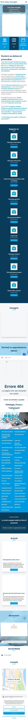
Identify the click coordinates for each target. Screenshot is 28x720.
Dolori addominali (6, 463)
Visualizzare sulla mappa (13, 679)
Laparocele (17, 440)
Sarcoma (4, 481)
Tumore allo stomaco (20, 488)
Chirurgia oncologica (7, 475)
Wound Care (18, 507)
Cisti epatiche (18, 481)
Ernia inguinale (18, 457)
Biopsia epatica (18, 465)
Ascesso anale (18, 475)
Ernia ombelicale (6, 460)
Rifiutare (14, 706)
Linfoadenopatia (6, 457)
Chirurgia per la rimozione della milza (7, 453)
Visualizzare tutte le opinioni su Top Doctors (14, 642)
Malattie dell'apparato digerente (20, 484)
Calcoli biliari (5, 450)
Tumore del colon (6, 493)
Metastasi (4, 504)
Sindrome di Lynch (6, 490)
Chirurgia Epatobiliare (7, 440)
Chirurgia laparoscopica (18, 444)
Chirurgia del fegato (20, 450)
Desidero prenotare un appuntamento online (14, 528)
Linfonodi (17, 460)
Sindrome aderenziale (7, 507)
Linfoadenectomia (6, 501)
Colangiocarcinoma (7, 488)
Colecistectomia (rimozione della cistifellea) (6, 436)
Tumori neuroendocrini (20, 499)
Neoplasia (4, 499)
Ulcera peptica (5, 510)
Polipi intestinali (6, 483)
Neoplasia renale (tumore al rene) (19, 471)
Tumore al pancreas (7, 471)
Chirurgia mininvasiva (20, 431)
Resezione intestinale (20, 463)
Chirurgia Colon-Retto (7, 431)
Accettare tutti (14, 713)
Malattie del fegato (6, 468)
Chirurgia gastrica (19, 434)
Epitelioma (17, 504)
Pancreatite (18, 468)
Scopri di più (14, 146)
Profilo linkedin (7, 655)
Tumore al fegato (6, 478)
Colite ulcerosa (18, 478)
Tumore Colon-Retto (20, 493)
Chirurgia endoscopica (20, 447)
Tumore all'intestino (20, 496)
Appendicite (18, 453)
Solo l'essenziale (14, 710)
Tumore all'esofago (20, 501)
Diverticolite (5, 496)
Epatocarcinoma (19, 490)
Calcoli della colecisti (7, 447)
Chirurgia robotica (6, 443)
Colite (3, 465)
